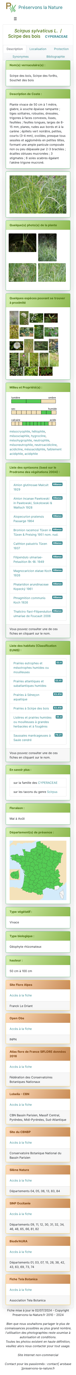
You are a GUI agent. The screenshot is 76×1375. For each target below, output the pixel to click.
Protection (61, 49)
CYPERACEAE (56, 36)
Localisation (38, 49)
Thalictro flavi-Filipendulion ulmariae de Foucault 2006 (37, 613)
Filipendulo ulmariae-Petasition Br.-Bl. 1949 (37, 559)
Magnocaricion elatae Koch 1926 (37, 573)
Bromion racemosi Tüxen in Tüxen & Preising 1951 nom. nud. (37, 532)
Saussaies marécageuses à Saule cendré (37, 737)
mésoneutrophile (21, 445)
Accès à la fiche (21, 995)
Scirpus (52, 792)
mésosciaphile (19, 436)
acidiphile (31, 454)
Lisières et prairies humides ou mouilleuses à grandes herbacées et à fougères (37, 721)
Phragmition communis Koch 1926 (37, 600)
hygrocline (38, 436)
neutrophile (41, 440)
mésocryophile (20, 431)
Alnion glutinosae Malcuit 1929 (37, 487)
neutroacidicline (45, 445)
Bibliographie (55, 56)
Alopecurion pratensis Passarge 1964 (37, 518)
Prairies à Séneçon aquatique (37, 697)
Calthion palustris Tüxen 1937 (37, 546)
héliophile (38, 431)
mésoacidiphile (34, 449)
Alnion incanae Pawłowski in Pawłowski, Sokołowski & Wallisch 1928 (37, 502)
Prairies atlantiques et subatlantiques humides (37, 683)
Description (15, 49)
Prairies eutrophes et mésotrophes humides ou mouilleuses (37, 667)
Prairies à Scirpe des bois (37, 708)
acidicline (16, 449)
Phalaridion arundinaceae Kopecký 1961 (37, 586)
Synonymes (21, 56)
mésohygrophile (21, 440)
